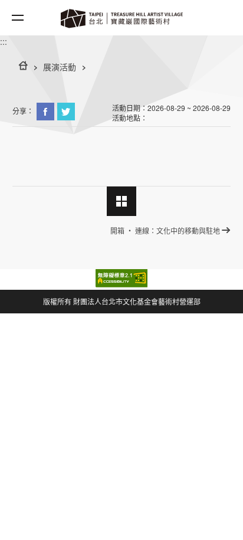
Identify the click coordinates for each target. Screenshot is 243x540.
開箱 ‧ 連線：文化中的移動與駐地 (165, 230)
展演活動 (59, 67)
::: (3, 41)
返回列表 (121, 201)
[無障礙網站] (121, 278)
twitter (66, 111)
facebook (45, 111)
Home (122, 15)
